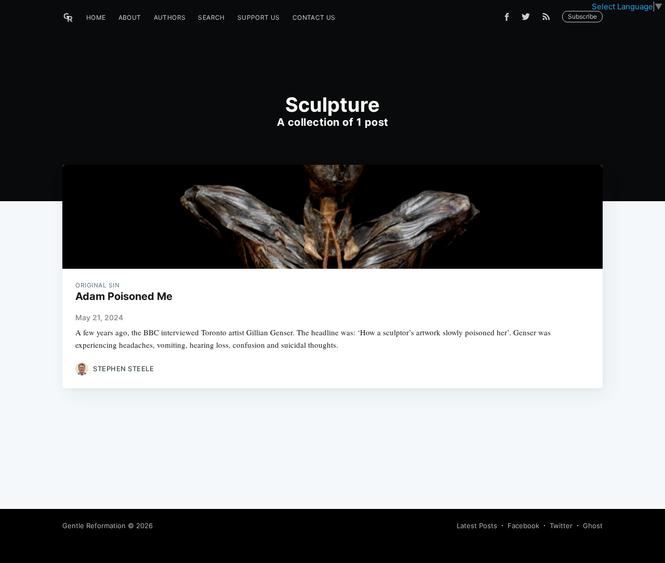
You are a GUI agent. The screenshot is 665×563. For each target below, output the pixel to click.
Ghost (593, 525)
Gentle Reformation (94, 525)
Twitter (561, 525)
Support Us (258, 17)
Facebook (523, 525)
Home (96, 17)
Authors (170, 17)
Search (211, 17)
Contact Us (314, 17)
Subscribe (582, 16)
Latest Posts (477, 525)
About (129, 17)
